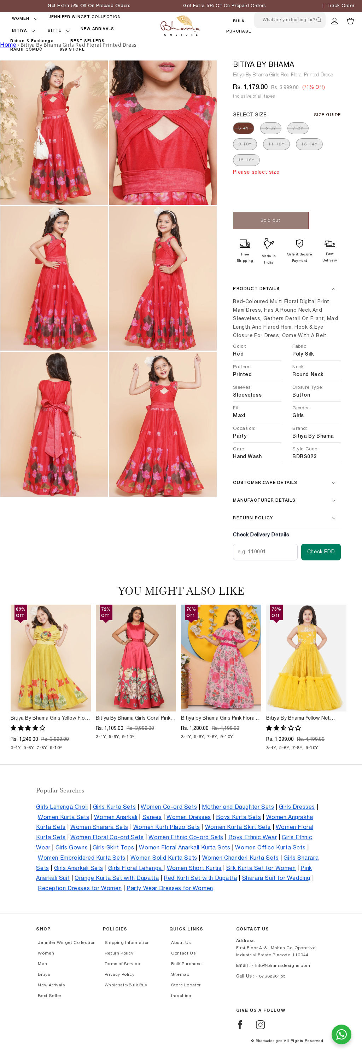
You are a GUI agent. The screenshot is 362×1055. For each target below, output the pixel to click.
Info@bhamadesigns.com (282, 965)
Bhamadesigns (269, 1041)
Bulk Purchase (186, 964)
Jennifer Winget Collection (67, 942)
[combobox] (290, 20)
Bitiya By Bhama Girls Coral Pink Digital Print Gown (133, 718)
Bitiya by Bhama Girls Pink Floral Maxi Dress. (218, 718)
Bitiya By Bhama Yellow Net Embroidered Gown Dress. (298, 718)
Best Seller (50, 995)
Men (42, 964)
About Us (181, 942)
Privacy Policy (119, 974)
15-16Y (246, 160)
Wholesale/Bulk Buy (126, 985)
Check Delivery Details (261, 534)
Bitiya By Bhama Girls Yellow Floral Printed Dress (50, 718)
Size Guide (327, 115)
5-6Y (270, 128)
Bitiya (44, 974)
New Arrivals (51, 985)
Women (46, 953)
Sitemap (180, 974)
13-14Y (309, 144)
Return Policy (119, 953)
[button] (20, 19)
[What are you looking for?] (318, 20)
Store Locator (186, 985)
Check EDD (321, 551)
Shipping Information (127, 942)
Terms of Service (122, 964)
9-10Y (245, 144)
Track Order (341, 6)
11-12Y (276, 144)
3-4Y (243, 128)
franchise (181, 995)
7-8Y (298, 128)
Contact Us (183, 953)
